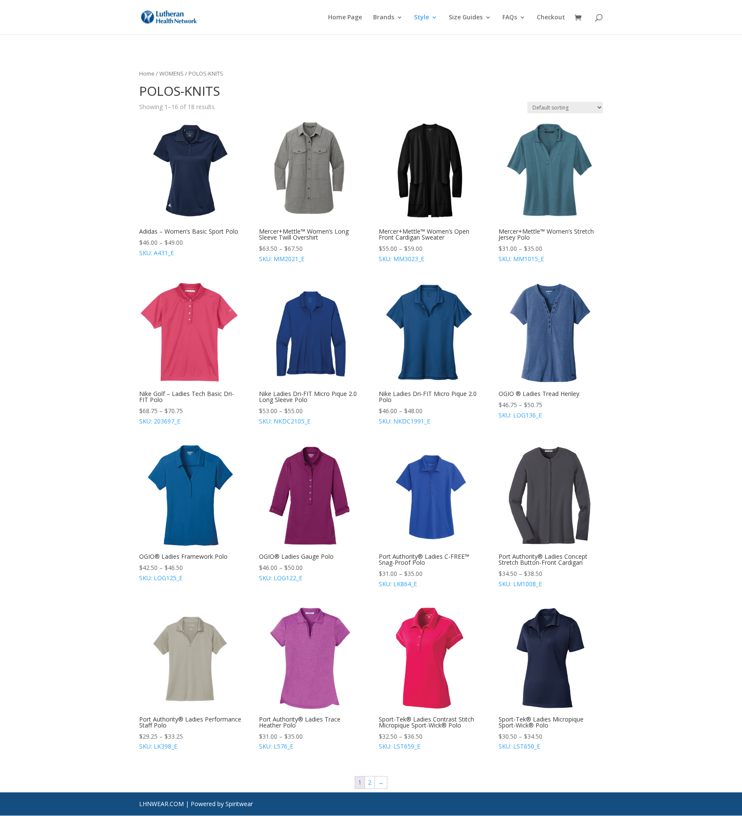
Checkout (551, 17)
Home (147, 73)
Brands (383, 17)
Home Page (345, 17)
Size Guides (466, 17)
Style (421, 17)
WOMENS (171, 73)
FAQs (509, 17)
